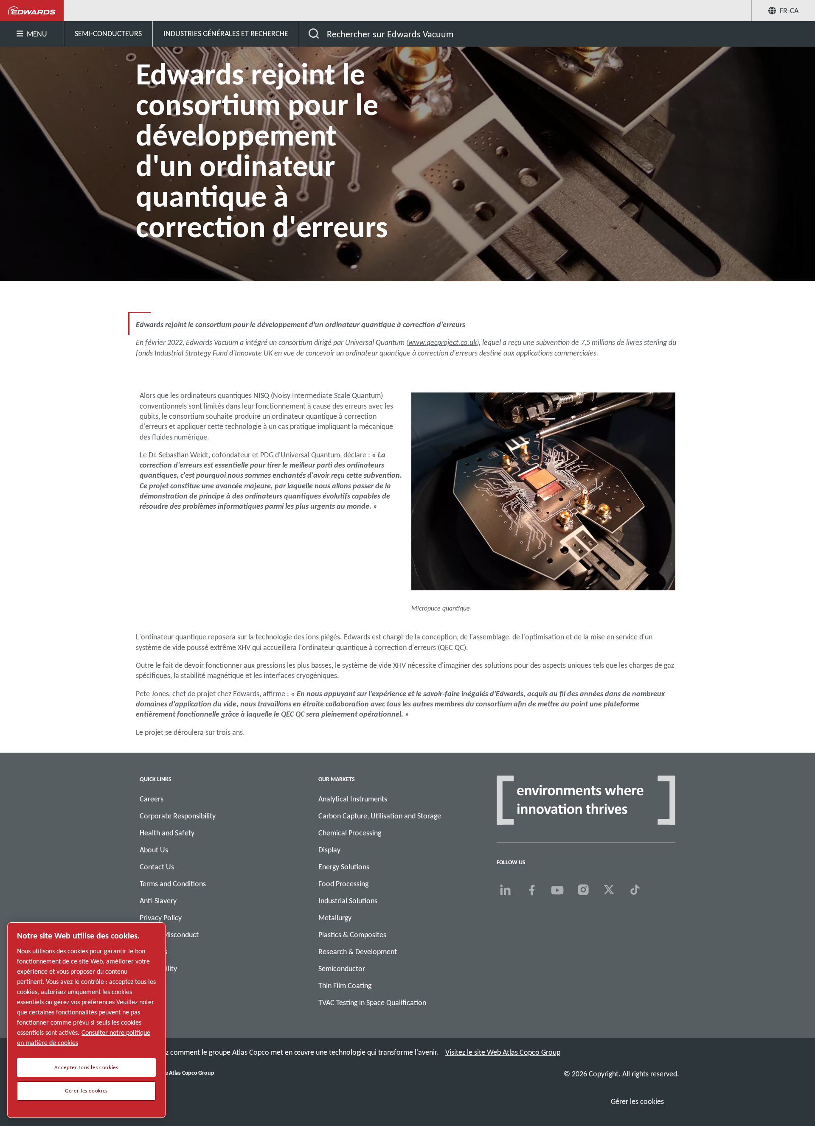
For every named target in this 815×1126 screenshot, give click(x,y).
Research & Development (357, 951)
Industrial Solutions (347, 900)
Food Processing (343, 883)
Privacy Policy (161, 917)
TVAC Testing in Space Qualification (372, 1002)
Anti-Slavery (158, 900)
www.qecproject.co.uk (442, 342)
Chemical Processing (349, 832)
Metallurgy (334, 917)
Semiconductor (341, 968)
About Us (154, 849)
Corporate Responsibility (178, 816)
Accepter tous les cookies (86, 1067)
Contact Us (157, 866)
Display (329, 849)
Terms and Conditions (173, 883)
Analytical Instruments (352, 799)
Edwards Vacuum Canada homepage (32, 10)
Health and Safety (167, 832)
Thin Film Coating (344, 985)
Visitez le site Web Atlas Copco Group (502, 1052)
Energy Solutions (343, 866)
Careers (151, 799)
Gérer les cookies (637, 1101)
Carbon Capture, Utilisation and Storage (379, 816)
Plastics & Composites (352, 934)
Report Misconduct (169, 934)
